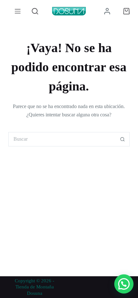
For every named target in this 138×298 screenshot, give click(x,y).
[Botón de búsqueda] (122, 139)
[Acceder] (107, 11)
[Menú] (18, 11)
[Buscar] (35, 11)
